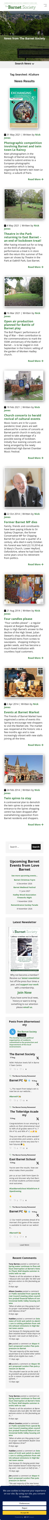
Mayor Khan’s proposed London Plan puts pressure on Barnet (24, 1346)
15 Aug (34, 1081)
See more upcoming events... (24, 875)
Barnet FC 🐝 (18, 1080)
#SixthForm (32, 1188)
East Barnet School (22, 1159)
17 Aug (12, 1057)
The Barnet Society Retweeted (24, 1076)
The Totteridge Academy (24, 1113)
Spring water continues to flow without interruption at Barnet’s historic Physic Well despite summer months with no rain (24, 1270)
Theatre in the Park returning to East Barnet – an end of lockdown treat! (22, 237)
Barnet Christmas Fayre (24, 880)
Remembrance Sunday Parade (24, 905)
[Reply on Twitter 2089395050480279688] (11, 1069)
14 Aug (34, 1212)
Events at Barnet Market (21, 712)
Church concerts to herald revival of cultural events (22, 417)
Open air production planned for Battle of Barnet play (19, 324)
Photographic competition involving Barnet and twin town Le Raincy (23, 146)
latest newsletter (30, 978)
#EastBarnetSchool (17, 1188)
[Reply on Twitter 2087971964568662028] (11, 1200)
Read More (34, 179)
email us (27, 1007)
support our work (29, 984)
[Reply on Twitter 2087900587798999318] (11, 1148)
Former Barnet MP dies (20, 522)
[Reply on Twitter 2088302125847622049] (11, 1236)
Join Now (25, 992)
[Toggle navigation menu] (45, 5)
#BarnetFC (14, 1096)
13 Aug (12, 1118)
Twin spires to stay (17, 798)
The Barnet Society (22, 1054)
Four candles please (18, 619)
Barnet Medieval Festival (24, 887)
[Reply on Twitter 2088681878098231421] (11, 1100)
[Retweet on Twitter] (10, 1076)
